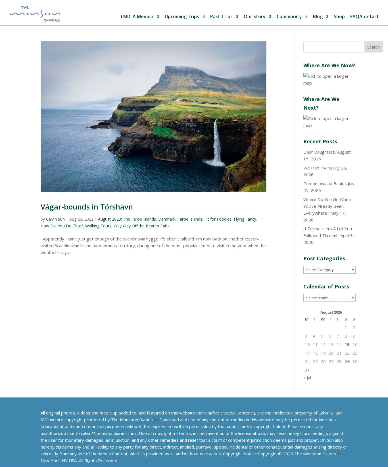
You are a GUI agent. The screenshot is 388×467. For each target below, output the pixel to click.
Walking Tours (98, 226)
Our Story (255, 17)
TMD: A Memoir (137, 17)
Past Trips (221, 17)
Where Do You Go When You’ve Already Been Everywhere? (327, 206)
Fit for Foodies (218, 219)
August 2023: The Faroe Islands (127, 219)
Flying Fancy (245, 219)
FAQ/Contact (364, 17)
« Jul (307, 377)
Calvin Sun (55, 219)
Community (289, 17)
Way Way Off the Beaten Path (141, 226)
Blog (318, 17)
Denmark (166, 219)
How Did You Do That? (62, 226)
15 (347, 344)
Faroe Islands (190, 219)
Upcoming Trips (182, 17)
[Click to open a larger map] (329, 83)
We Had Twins (317, 168)
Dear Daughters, (319, 152)
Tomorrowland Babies (325, 183)
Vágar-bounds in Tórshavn (87, 207)
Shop (339, 17)
